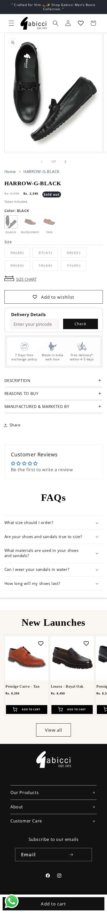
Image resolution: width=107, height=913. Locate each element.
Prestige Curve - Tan (22, 686)
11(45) (76, 267)
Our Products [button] (24, 792)
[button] (11, 23)
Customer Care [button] (26, 821)
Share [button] (15, 425)
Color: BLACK (16, 210)
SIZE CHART (26, 279)
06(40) (20, 254)
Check (80, 323)
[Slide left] (41, 161)
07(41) (48, 254)
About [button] (16, 807)
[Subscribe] (70, 854)
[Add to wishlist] (41, 643)
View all (53, 730)
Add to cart (53, 904)
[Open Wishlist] (81, 23)
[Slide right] (65, 161)
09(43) (20, 267)
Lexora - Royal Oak (67, 686)
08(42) (76, 254)
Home (10, 171)
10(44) (48, 267)
